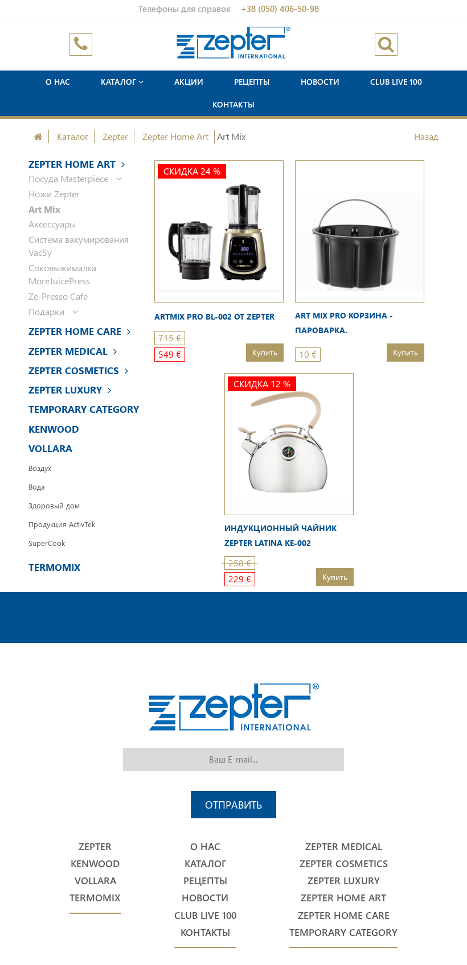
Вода (36, 486)
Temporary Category (83, 409)
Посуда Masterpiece (69, 178)
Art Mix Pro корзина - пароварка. (344, 323)
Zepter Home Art (175, 136)
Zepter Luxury (65, 389)
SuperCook (46, 543)
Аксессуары (52, 224)
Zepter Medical (68, 351)
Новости (320, 81)
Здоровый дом (54, 505)
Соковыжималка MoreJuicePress (62, 274)
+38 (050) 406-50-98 (280, 8)
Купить (264, 352)
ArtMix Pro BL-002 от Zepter (214, 316)
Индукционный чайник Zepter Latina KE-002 (280, 535)
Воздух (39, 468)
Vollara (50, 448)
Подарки (47, 311)
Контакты (233, 104)
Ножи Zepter (54, 194)
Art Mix (44, 209)
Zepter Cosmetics (73, 370)
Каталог (119, 81)
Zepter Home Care (74, 331)
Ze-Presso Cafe (58, 296)
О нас (58, 81)
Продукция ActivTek (61, 524)
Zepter (115, 136)
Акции (188, 81)
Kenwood (53, 429)
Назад (426, 136)
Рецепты (252, 81)
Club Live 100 (396, 81)
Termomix (54, 567)
